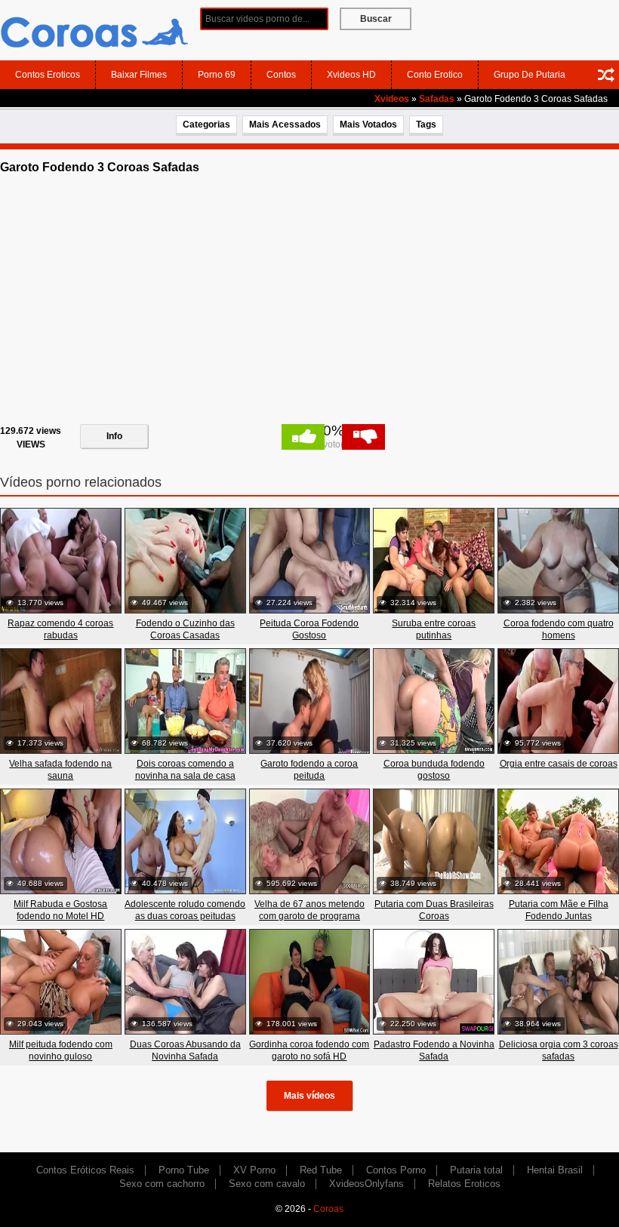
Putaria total (476, 1170)
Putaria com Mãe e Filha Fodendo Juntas (558, 910)
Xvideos (391, 99)
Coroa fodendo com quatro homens (559, 629)
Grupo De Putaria (529, 74)
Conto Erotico (435, 74)
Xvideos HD (351, 74)
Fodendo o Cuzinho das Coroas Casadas (185, 629)
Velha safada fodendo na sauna (60, 769)
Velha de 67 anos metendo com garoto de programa (309, 910)
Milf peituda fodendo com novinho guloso (60, 1050)
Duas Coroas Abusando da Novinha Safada (185, 1050)
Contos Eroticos (47, 74)
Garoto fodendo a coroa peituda (309, 769)
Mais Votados (368, 124)
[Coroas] (94, 29)
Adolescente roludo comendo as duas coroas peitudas (185, 910)
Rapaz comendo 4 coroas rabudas (60, 629)
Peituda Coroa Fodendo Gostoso (309, 629)
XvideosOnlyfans (366, 1183)
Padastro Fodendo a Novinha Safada (434, 1050)
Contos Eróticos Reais (85, 1170)
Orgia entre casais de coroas (558, 763)
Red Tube (321, 1170)
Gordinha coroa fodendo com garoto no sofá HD (309, 1050)
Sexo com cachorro (162, 1183)
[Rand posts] (606, 74)
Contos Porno (396, 1170)
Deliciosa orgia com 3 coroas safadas (558, 1050)
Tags (426, 124)
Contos (281, 74)
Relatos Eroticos (464, 1183)
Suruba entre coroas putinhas (434, 629)
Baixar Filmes (139, 74)
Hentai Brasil (555, 1170)
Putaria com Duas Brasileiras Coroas (434, 910)
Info (114, 436)
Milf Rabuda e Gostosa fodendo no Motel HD (60, 910)
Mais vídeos (309, 1095)
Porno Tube (184, 1170)
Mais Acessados (285, 124)
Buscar (376, 19)
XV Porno (254, 1170)
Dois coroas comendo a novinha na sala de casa (185, 769)
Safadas (436, 99)
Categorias (206, 124)
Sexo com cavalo (267, 1183)
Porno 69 (217, 74)
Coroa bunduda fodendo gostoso (434, 769)
